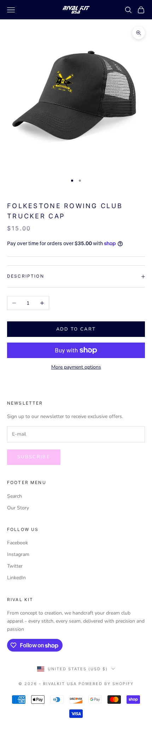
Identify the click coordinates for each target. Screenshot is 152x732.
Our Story (18, 507)
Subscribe (33, 457)
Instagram (18, 554)
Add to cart (76, 329)
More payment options (76, 367)
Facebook (17, 542)
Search (14, 496)
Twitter (15, 566)
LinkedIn (16, 577)
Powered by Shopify (106, 683)
